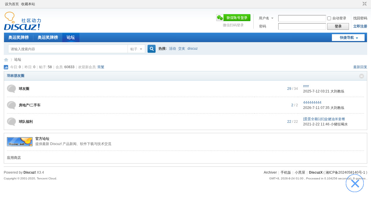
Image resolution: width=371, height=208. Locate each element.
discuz (193, 49)
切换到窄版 (364, 4)
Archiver (270, 172)
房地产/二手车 (30, 105)
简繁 (100, 67)
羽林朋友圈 (15, 76)
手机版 (286, 172)
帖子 (133, 49)
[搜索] (150, 49)
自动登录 (339, 18)
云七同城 (6, 59)
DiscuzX (316, 172)
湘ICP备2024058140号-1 (345, 172)
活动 (172, 49)
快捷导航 (347, 38)
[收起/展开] (361, 76)
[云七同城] (22, 29)
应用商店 (14, 158)
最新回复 (360, 67)
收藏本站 (28, 4)
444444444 (312, 103)
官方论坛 (42, 139)
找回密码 (360, 18)
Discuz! (29, 172)
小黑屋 (300, 172)
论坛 (71, 37)
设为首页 (12, 4)
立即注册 (360, 26)
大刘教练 (337, 91)
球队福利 (26, 122)
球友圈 (24, 89)
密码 (262, 26)
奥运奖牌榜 (18, 37)
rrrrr (306, 86)
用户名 (264, 18)
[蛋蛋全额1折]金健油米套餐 (324, 119)
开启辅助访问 (359, 4)
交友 (181, 49)
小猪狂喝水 (339, 124)
